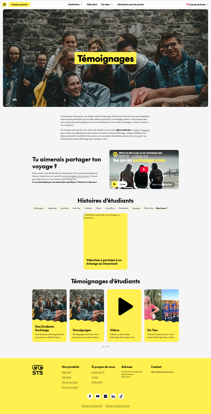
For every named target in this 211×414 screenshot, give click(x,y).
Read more (162, 208)
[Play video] (114, 184)
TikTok (136, 130)
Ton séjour (105, 4)
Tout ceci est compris (70, 382)
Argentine (52, 208)
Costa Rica (110, 208)
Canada (88, 208)
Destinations (73, 4)
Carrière (95, 377)
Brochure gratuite (19, 4)
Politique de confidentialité (91, 405)
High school (92, 4)
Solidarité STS (97, 382)
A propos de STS (98, 372)
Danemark (123, 208)
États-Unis (148, 208)
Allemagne (39, 208)
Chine (98, 208)
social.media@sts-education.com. (76, 176)
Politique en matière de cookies (117, 405)
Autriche (76, 208)
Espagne (136, 208)
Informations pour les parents (130, 4)
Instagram (146, 130)
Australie (65, 208)
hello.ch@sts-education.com (162, 371)
